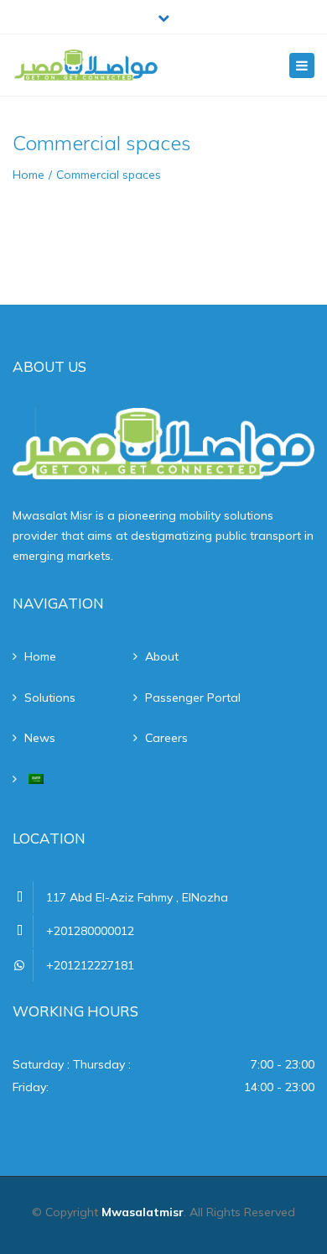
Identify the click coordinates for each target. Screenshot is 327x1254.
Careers (166, 737)
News (39, 737)
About (162, 656)
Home (28, 174)
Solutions (49, 697)
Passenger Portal (193, 697)
